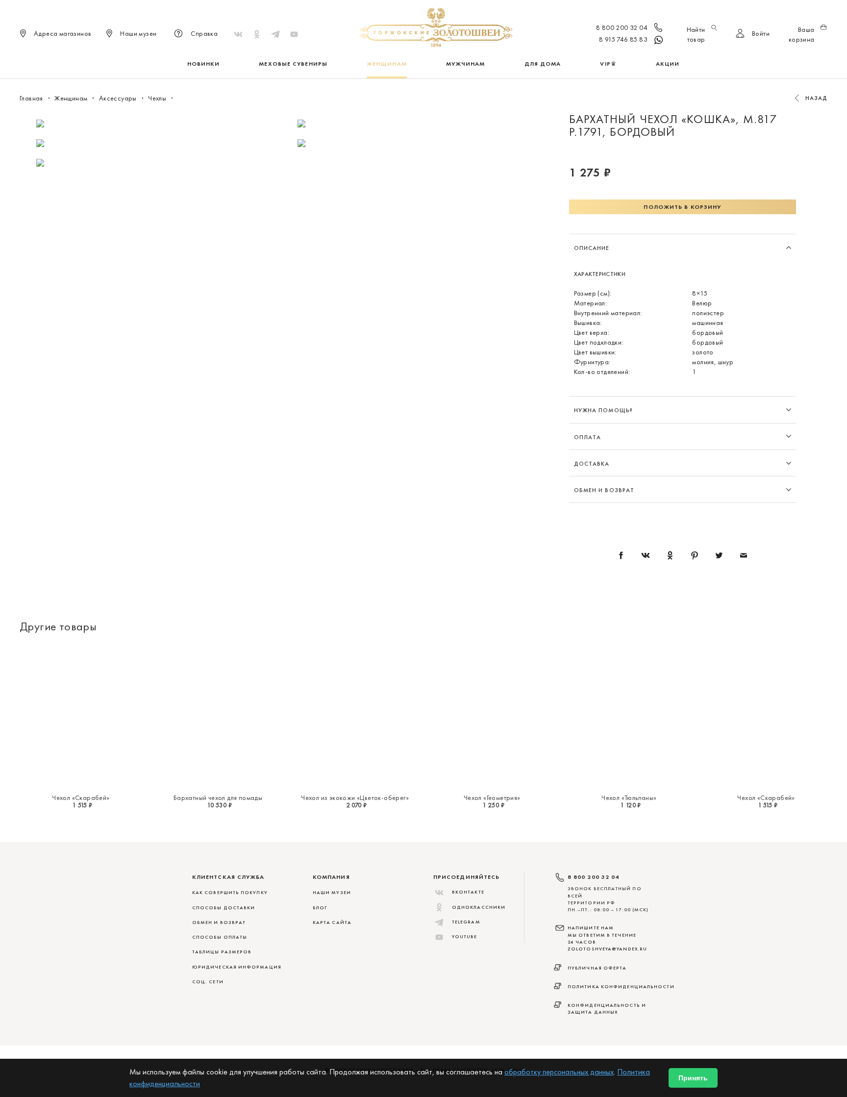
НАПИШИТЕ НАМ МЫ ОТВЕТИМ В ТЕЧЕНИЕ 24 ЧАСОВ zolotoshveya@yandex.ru (607, 938)
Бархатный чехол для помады (218, 797)
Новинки (203, 64)
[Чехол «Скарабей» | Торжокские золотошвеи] (81, 716)
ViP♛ (608, 64)
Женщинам (387, 64)
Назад (816, 98)
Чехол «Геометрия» (492, 797)
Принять (693, 1078)
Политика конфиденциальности (621, 986)
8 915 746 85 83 (623, 39)
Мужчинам (465, 64)
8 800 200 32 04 (622, 27)
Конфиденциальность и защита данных (607, 1008)
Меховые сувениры (293, 64)
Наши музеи (332, 892)
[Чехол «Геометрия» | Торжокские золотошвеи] (492, 716)
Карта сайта (332, 922)
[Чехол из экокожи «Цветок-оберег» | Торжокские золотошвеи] (355, 716)
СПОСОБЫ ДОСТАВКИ (223, 907)
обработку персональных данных (559, 1072)
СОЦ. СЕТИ (208, 981)
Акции (668, 64)
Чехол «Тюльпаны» (628, 797)
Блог (320, 907)
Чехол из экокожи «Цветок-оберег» (355, 797)
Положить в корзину (682, 207)
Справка (204, 33)
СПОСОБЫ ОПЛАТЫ (219, 937)
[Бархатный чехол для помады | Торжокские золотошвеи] (218, 716)
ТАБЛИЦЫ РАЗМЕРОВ (221, 951)
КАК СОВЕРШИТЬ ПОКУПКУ (230, 892)
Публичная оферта (597, 968)
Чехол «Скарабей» (80, 797)
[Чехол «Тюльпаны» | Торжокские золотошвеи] (629, 716)
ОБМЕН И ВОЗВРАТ (219, 922)
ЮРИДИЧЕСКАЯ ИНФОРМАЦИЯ (236, 967)
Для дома (542, 64)
